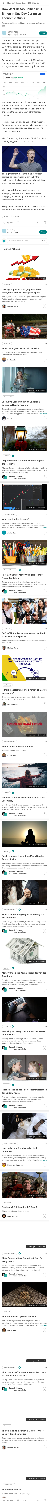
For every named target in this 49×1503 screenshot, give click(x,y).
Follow (43, 33)
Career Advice (8, 397)
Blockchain (7, 1202)
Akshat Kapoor (12, 533)
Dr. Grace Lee (12, 419)
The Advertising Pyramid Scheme (19, 1316)
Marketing (7, 685)
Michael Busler (13, 306)
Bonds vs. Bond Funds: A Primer (18, 746)
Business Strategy (10, 1143)
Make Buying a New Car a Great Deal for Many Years (22, 1260)
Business (7, 1312)
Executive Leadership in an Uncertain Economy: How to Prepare (21, 403)
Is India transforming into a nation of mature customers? (24, 691)
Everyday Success (11, 1489)
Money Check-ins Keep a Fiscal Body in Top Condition (24, 974)
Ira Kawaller (11, 360)
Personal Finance (9, 514)
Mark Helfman (12, 1216)
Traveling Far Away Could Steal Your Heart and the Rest (23, 1033)
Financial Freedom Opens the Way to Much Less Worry (23, 799)
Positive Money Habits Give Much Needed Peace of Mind (23, 857)
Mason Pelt (11, 1330)
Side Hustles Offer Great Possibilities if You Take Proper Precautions (24, 1374)
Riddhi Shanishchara (15, 1165)
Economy (16, 216)
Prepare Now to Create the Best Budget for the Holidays (23, 462)
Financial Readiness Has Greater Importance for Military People (24, 1091)
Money (6, 216)
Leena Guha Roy (13, 704)
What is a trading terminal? (15, 519)
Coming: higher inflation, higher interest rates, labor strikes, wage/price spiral (22, 291)
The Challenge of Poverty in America (20, 348)
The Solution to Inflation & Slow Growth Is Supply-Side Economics (23, 1432)
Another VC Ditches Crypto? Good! (19, 1207)
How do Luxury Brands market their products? (20, 1150)
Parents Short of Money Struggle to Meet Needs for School (22, 576)
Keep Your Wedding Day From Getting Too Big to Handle (23, 916)
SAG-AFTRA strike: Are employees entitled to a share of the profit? (23, 635)
